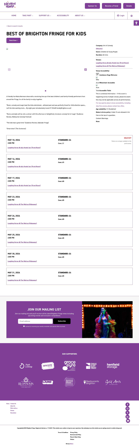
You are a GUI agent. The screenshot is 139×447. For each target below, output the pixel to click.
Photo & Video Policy (75, 437)
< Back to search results (14, 26)
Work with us (13, 408)
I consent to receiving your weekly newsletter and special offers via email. (45, 326)
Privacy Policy (73, 432)
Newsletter (13, 413)
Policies (72, 439)
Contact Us (13, 403)
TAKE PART (26, 15)
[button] (136, 23)
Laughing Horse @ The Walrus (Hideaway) (110, 66)
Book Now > (13, 40)
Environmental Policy (75, 435)
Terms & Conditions (63, 432)
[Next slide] (85, 69)
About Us (12, 406)
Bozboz (71, 444)
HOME (13, 15)
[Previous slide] (9, 69)
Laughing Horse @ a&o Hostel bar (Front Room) (112, 63)
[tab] (45, 90)
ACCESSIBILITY (63, 15)
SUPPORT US (44, 15)
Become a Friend (111, 6)
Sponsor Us (92, 6)
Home (7, 403)
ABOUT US (79, 15)
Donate (129, 6)
